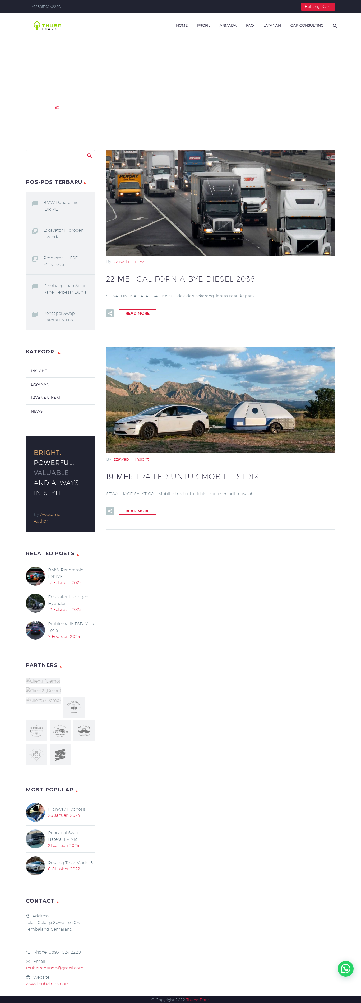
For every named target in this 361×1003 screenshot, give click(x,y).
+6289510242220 (46, 6)
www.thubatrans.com (48, 983)
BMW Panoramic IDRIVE (60, 206)
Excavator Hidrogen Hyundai (63, 233)
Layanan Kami (46, 398)
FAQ (250, 25)
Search (89, 155)
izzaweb (121, 261)
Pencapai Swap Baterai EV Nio (59, 317)
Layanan (272, 25)
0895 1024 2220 (65, 952)
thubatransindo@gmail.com (55, 968)
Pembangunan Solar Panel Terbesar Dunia (65, 289)
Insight (142, 459)
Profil (203, 25)
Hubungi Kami (318, 6)
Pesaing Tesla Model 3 (70, 862)
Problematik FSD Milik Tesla (60, 261)
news (140, 261)
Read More (138, 313)
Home (182, 25)
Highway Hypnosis (67, 809)
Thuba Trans (198, 999)
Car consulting (307, 25)
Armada (228, 25)
